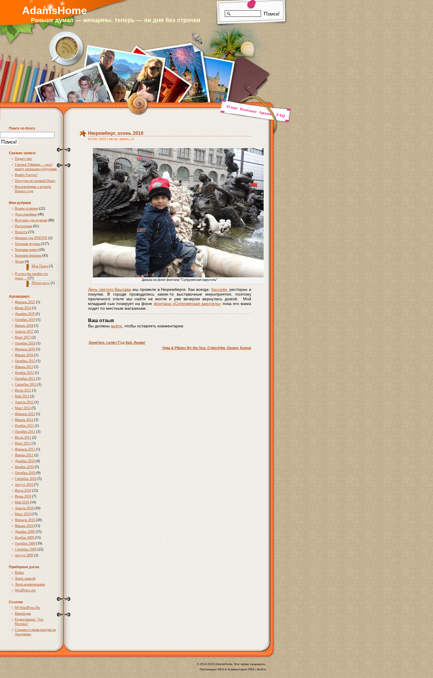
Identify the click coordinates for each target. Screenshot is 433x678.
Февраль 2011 (25, 449)
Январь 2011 (24, 455)
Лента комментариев (30, 584)
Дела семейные (26, 214)
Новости (21, 232)
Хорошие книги (26, 250)
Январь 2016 (24, 355)
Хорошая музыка (27, 244)
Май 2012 (22, 396)
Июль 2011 (23, 437)
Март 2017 (23, 337)
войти (116, 326)
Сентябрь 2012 (26, 384)
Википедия (23, 613)
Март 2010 (23, 514)
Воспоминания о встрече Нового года (33, 189)
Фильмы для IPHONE (31, 238)
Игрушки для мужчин (31, 220)
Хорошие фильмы (28, 255)
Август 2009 (24, 555)
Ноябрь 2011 (24, 426)
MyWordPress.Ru (27, 608)
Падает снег (23, 159)
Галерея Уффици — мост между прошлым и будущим (36, 167)
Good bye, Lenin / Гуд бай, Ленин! (117, 343)
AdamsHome (54, 10)
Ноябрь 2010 (24, 467)
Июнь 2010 (23, 496)
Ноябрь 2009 (24, 538)
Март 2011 (23, 443)
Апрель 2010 (24, 508)
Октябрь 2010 (25, 473)
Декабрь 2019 (25, 314)
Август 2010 (24, 485)
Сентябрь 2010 (26, 479)
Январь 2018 (24, 326)
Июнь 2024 (23, 308)
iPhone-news (41, 283)
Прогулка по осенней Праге (35, 181)
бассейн (219, 289)
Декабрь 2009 (25, 532)
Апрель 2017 (24, 331)
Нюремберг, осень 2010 (115, 133)
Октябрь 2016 (25, 343)
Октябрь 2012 (25, 379)
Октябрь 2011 (25, 432)
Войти (19, 573)
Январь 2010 (24, 526)
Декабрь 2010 (25, 461)
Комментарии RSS (241, 669)
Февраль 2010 (25, 520)
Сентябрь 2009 (26, 549)
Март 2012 (23, 408)
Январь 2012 (24, 420)
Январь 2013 (24, 367)
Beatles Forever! (26, 175)
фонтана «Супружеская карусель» (187, 303)
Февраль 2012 (25, 414)
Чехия (19, 261)
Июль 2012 (23, 390)
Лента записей (25, 578)
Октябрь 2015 (25, 361)
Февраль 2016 (25, 349)
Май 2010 (22, 502)
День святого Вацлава (109, 289)
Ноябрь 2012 (24, 373)
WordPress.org (25, 590)
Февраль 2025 (25, 302)
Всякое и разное (26, 208)
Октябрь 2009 (25, 543)
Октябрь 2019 (25, 320)
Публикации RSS (212, 669)
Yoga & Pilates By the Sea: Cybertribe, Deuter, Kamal (206, 348)
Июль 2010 (23, 490)
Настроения (23, 226)
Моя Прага (40, 266)
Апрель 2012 (24, 402)
